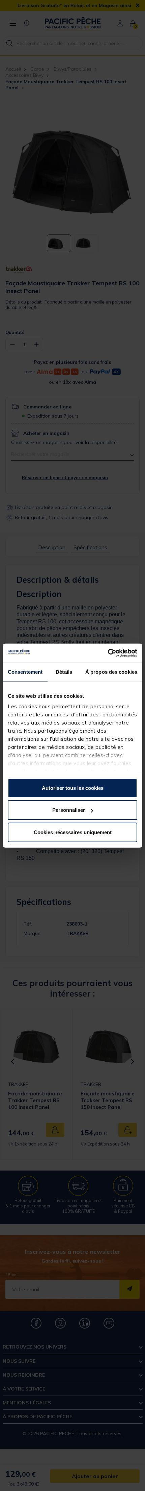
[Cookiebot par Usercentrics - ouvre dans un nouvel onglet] (107, 653)
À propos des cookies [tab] (111, 671)
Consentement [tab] (25, 671)
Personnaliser (68, 810)
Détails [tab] (64, 671)
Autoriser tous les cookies (73, 788)
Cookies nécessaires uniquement (73, 832)
